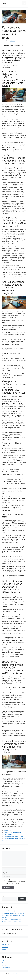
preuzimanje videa (7, 834)
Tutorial (4, 965)
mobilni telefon (8, 832)
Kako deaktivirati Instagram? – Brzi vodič (13, 921)
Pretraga (4, 896)
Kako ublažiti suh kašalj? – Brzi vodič (12, 911)
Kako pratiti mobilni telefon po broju (13, 836)
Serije (3, 963)
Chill (4, 3)
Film (3, 960)
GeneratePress (20, 973)
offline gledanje (17, 832)
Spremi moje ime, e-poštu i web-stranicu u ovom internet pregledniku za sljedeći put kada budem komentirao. (15, 881)
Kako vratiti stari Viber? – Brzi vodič (11, 919)
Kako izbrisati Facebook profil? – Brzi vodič (13, 913)
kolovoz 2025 (5, 949)
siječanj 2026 (5, 944)
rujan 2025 (5, 947)
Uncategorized (8, 830)
